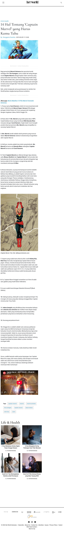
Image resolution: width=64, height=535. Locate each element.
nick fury (6, 411)
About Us (27, 525)
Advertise (40, 525)
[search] (61, 2)
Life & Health (5, 21)
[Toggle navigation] (3, 2)
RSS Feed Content (32, 527)
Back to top (32, 528)
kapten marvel (18, 407)
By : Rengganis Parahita (8, 37)
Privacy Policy (53, 525)
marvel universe (31, 403)
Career (60, 525)
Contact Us (34, 525)
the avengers (7, 407)
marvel (22, 403)
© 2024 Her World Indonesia (9, 525)
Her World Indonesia (11, 450)
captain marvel (12, 403)
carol (13, 411)
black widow (29, 407)
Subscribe (21, 525)
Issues (46, 525)
